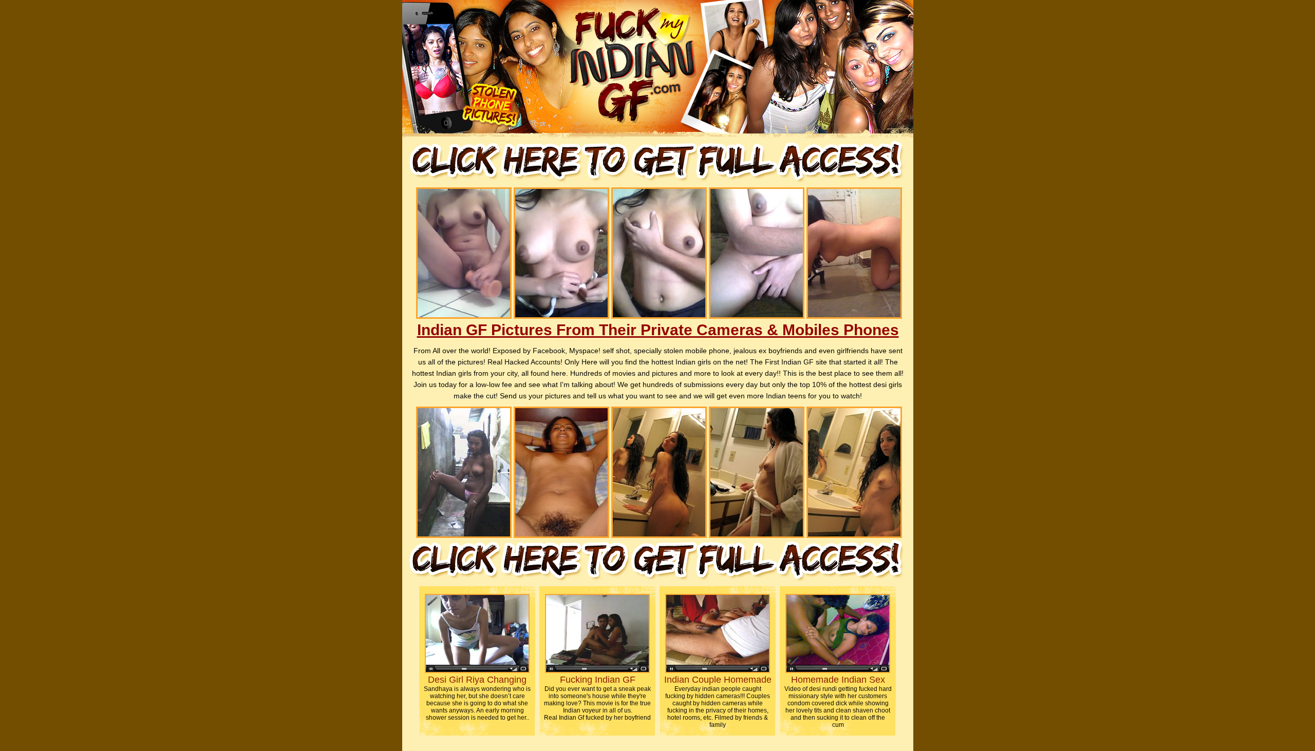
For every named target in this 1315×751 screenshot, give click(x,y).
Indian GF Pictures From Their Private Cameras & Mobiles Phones (658, 329)
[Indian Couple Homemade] (717, 670)
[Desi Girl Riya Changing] (477, 670)
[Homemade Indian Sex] (837, 670)
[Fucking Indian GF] (597, 670)
